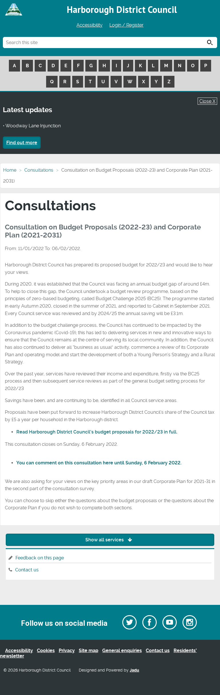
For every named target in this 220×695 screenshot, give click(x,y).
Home (9, 170)
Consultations (38, 170)
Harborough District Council (122, 9)
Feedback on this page (39, 558)
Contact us (27, 570)
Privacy (67, 650)
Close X (207, 101)
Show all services (105, 539)
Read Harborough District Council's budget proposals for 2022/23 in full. (96, 432)
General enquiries (122, 650)
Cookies (46, 650)
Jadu (134, 670)
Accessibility (89, 25)
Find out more (21, 142)
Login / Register (126, 25)
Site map (88, 650)
